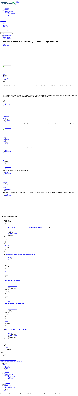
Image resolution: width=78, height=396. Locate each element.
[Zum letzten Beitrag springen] (6, 243)
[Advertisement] (37, 56)
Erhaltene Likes (6, 116)
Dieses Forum (5, 26)
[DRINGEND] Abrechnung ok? (13, 280)
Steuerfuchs (10, 257)
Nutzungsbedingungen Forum (16, 361)
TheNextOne (7, 347)
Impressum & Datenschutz (5, 361)
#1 (5, 79)
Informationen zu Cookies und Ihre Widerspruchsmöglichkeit (12, 394)
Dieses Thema (3, 21)
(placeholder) (7, 383)
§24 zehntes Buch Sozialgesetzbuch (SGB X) (16, 329)
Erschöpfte (10, 333)
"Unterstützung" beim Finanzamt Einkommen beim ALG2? (20, 254)
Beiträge (4, 76)
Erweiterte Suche (6, 30)
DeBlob (9, 306)
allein (9, 301)
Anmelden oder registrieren (8, 17)
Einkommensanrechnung (12, 233)
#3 (5, 144)
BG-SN (9, 231)
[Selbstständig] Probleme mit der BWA (15, 303)
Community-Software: (8, 360)
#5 (5, 190)
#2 (5, 121)
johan (4, 44)
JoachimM (7, 271)
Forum (4, 28)
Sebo (9, 283)
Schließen (26, 394)
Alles (4, 23)
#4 (5, 168)
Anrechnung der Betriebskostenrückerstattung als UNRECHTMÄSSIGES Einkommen (27, 227)
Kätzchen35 (7, 245)
